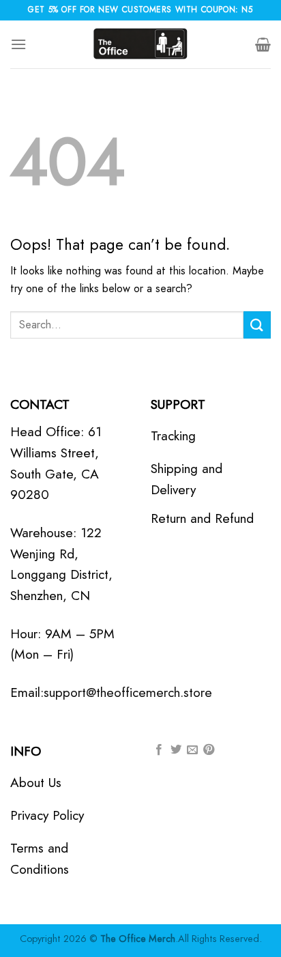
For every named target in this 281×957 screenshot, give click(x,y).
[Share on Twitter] (176, 750)
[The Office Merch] (140, 44)
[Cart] (263, 44)
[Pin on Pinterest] (208, 750)
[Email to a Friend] (192, 750)
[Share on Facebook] (158, 750)
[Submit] (257, 324)
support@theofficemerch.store (128, 692)
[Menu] (18, 44)
